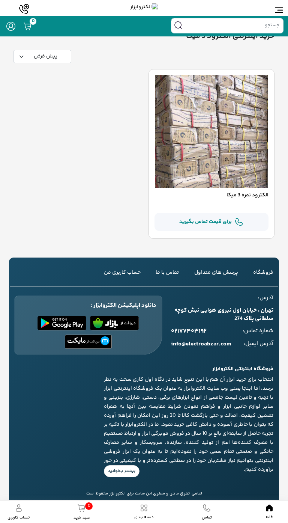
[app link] (114, 323)
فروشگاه (263, 272)
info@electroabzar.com (201, 344)
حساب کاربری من (122, 272)
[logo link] (144, 7)
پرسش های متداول (216, 272)
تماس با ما (167, 272)
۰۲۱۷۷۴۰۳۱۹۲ (189, 331)
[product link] (211, 131)
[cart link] (27, 26)
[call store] (24, 9)
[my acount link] (10, 26)
